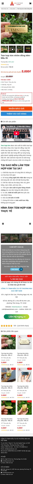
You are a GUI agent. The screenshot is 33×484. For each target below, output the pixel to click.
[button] (3, 224)
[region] (16, 228)
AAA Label (11, 61)
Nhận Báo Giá (16, 108)
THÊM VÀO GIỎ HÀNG (16, 114)
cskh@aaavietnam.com (8, 461)
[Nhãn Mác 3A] (16, 6)
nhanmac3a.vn (17, 307)
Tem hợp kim (5, 145)
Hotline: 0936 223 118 (7, 462)
